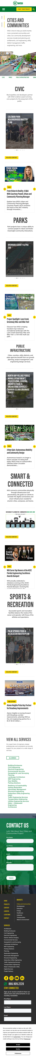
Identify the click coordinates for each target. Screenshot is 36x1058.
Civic (3, 77)
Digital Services (8, 969)
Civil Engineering (14, 767)
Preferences (18, 1053)
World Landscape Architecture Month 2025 (18, 320)
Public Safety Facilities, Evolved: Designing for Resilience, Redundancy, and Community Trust (19, 454)
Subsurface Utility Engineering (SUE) (19, 794)
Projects (7, 904)
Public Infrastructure (22, 77)
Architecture (12, 807)
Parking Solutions (14, 783)
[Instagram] (11, 978)
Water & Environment (23, 919)
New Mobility (12, 781)
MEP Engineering (14, 779)
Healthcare (20, 913)
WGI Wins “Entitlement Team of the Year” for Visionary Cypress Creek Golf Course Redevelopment (19, 708)
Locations (7, 914)
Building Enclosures (15, 765)
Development (20, 906)
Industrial (19, 915)
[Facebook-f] (6, 978)
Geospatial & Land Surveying (18, 773)
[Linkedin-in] (22, 978)
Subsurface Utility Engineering (13, 960)
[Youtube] (17, 978)
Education (20, 908)
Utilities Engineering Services (18, 801)
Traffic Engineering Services (18, 797)
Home (5, 900)
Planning (11, 775)
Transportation (21, 917)
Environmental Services (16, 771)
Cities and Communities (24, 904)
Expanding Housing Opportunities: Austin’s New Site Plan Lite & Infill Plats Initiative (19, 193)
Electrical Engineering (16, 769)
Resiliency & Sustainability (17, 785)
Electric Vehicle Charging (11, 937)
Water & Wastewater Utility (12, 967)
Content (6, 907)
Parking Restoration (15, 787)
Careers (6, 911)
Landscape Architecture (16, 777)
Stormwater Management (17, 789)
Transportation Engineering (17, 799)
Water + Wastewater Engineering (15, 804)
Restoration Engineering (11, 953)
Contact (6, 918)
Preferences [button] (27, 1039)
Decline (18, 1049)
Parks (10, 77)
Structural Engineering (16, 791)
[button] (3, 9)
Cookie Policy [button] (16, 1036)
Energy (19, 911)
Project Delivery (8, 971)
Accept (18, 1044)
